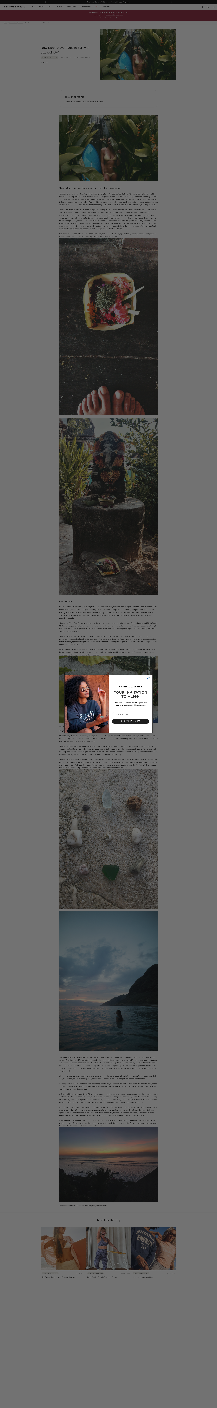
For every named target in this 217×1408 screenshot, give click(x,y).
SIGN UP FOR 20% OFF (130, 721)
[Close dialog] (148, 678)
